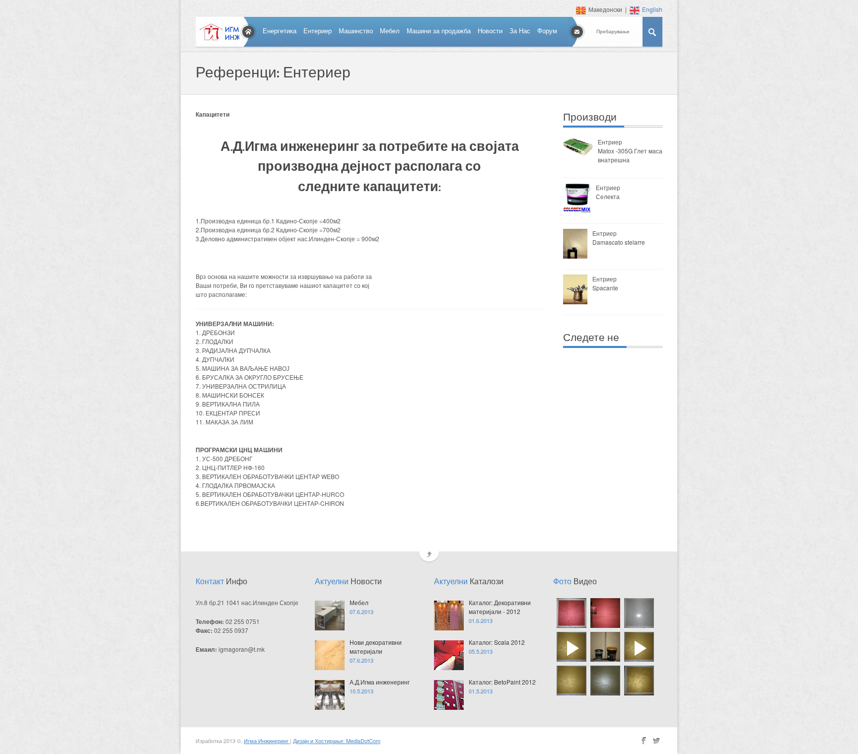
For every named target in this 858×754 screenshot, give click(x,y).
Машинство (356, 30)
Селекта (608, 196)
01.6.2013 (481, 620)
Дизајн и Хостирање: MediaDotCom (336, 741)
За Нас (519, 30)
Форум (547, 30)
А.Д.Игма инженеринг (380, 682)
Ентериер (317, 30)
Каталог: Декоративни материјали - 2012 (500, 607)
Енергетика (279, 30)
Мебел (390, 30)
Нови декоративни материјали (376, 646)
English (652, 9)
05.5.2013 (481, 651)
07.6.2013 (361, 612)
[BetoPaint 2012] (449, 695)
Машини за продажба (439, 30)
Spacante (605, 287)
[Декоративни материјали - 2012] (449, 615)
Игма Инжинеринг (267, 741)
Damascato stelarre (618, 242)
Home (248, 32)
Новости (490, 30)
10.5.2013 (361, 691)
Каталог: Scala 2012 (497, 642)
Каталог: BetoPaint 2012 (502, 682)
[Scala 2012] (449, 655)
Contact (577, 32)
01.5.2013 (481, 691)
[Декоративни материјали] (569, 614)
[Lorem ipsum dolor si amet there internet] (330, 615)
